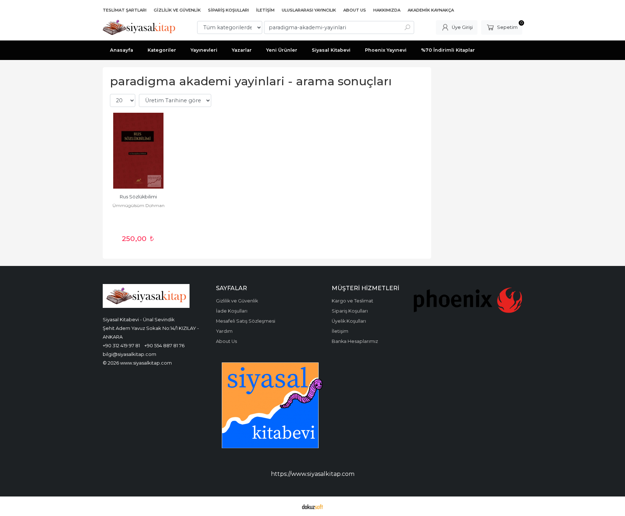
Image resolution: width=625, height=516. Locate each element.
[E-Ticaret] (312, 506)
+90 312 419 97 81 (121, 345)
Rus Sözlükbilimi (138, 196)
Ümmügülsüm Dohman (138, 205)
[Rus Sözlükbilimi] (138, 151)
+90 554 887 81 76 (164, 345)
